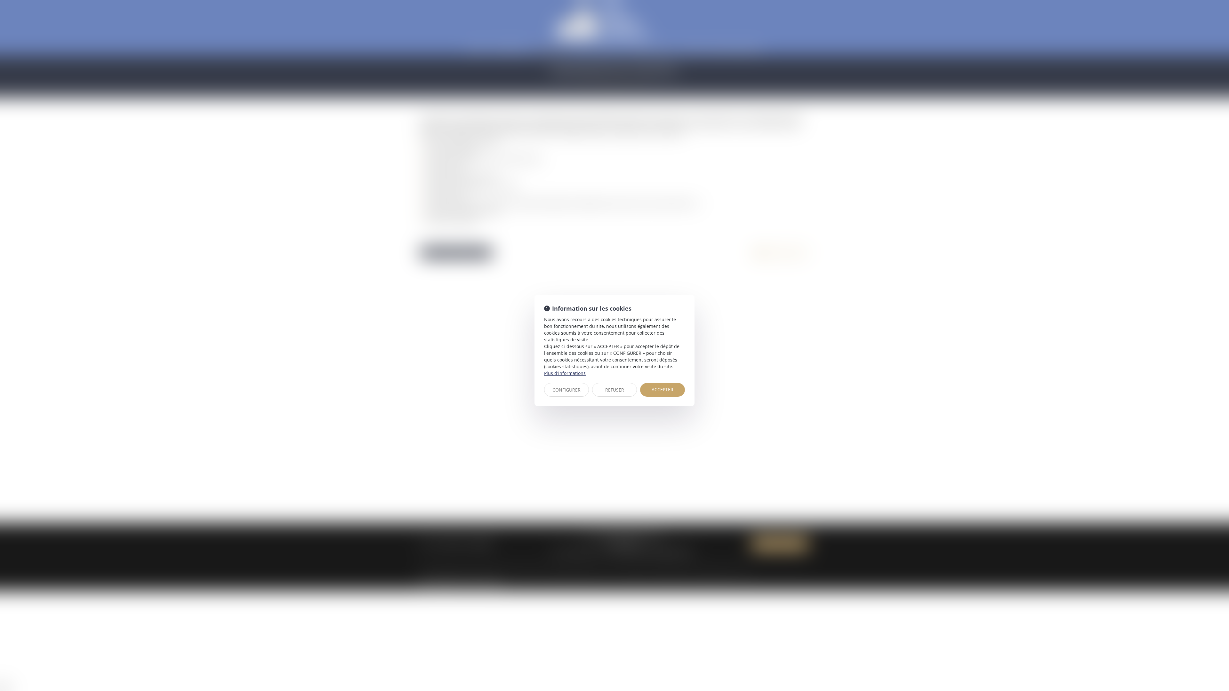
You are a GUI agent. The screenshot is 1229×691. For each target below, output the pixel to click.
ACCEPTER (662, 389)
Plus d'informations (565, 373)
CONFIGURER (566, 390)
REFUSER (614, 390)
